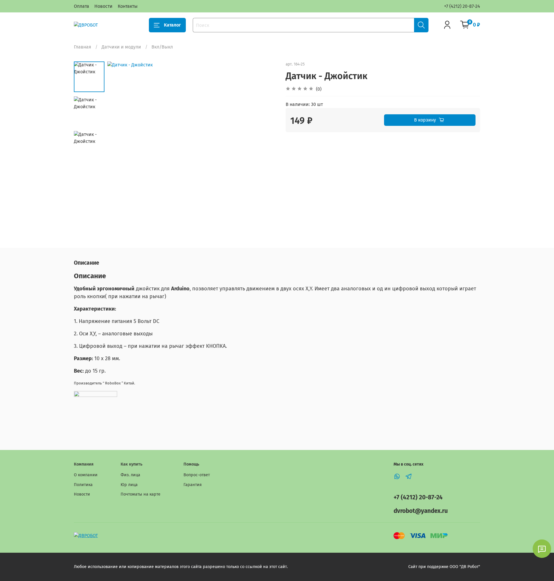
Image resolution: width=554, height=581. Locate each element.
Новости (103, 6)
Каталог (172, 25)
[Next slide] (265, 146)
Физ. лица (130, 474)
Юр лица (129, 484)
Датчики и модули (121, 47)
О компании (86, 474)
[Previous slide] (119, 146)
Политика (83, 484)
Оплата (81, 6)
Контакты (128, 6)
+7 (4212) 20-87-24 (462, 6)
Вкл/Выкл (162, 47)
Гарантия (193, 484)
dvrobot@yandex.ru (421, 511)
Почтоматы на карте (140, 494)
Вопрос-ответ (197, 474)
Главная (82, 47)
